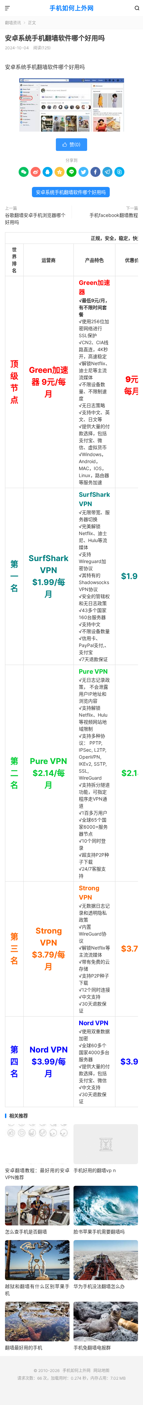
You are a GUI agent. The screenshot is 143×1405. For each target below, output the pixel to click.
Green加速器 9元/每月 (48, 382)
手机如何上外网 (72, 8)
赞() (71, 144)
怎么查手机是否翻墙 (26, 1231)
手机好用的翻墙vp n (94, 1170)
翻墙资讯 (13, 22)
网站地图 (101, 1370)
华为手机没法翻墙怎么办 (99, 1286)
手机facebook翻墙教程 (113, 215)
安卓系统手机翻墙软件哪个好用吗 (55, 38)
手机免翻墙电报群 (92, 1347)
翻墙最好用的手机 (23, 1347)
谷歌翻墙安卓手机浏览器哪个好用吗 (35, 218)
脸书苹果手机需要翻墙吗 (99, 1231)
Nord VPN (93, 1023)
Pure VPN (93, 671)
